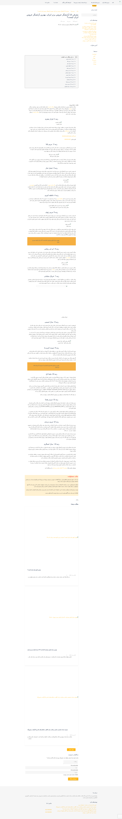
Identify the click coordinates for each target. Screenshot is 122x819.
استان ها (94, 54)
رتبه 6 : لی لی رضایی (70, 70)
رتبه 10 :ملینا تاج (70, 79)
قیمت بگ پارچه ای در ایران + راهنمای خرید (87, 805)
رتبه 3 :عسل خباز (70, 63)
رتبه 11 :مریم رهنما (69, 81)
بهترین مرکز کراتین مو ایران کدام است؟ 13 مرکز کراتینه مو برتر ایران (42, 649)
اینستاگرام (67, 131)
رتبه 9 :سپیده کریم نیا (70, 77)
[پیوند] (118, 2)
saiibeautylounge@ (66, 136)
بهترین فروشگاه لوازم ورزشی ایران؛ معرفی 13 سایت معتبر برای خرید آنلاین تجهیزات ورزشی (89, 37)
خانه (77, 11)
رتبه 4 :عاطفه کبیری (70, 65)
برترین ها (94, 60)
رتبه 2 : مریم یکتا (70, 61)
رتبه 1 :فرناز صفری (70, 59)
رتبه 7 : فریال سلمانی (69, 72)
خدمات (94, 61)
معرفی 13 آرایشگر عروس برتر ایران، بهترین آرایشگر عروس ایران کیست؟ (53, 11)
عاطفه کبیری (60, 198)
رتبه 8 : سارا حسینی (70, 75)
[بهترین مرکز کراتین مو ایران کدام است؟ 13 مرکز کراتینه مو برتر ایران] (51, 631)
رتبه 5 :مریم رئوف (70, 68)
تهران (94, 58)
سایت (53, 269)
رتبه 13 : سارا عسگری (69, 86)
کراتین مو (68, 257)
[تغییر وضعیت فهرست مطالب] (75, 57)
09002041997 (67, 139)
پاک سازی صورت (51, 185)
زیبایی (77, 499)
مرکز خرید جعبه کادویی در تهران (89, 40)
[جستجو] (2, 2)
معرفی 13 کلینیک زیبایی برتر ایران (60, 468)
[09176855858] (48, 808)
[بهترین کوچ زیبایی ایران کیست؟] (51, 552)
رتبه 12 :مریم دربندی (69, 84)
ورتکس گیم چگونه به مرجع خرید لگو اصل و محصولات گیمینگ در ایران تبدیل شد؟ (89, 33)
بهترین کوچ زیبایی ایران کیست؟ (34, 569)
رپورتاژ (94, 63)
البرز (94, 56)
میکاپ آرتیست (51, 106)
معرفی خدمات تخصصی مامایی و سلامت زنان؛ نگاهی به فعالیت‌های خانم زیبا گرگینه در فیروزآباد (89, 28)
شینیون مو (32, 185)
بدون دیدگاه (63, 21)
